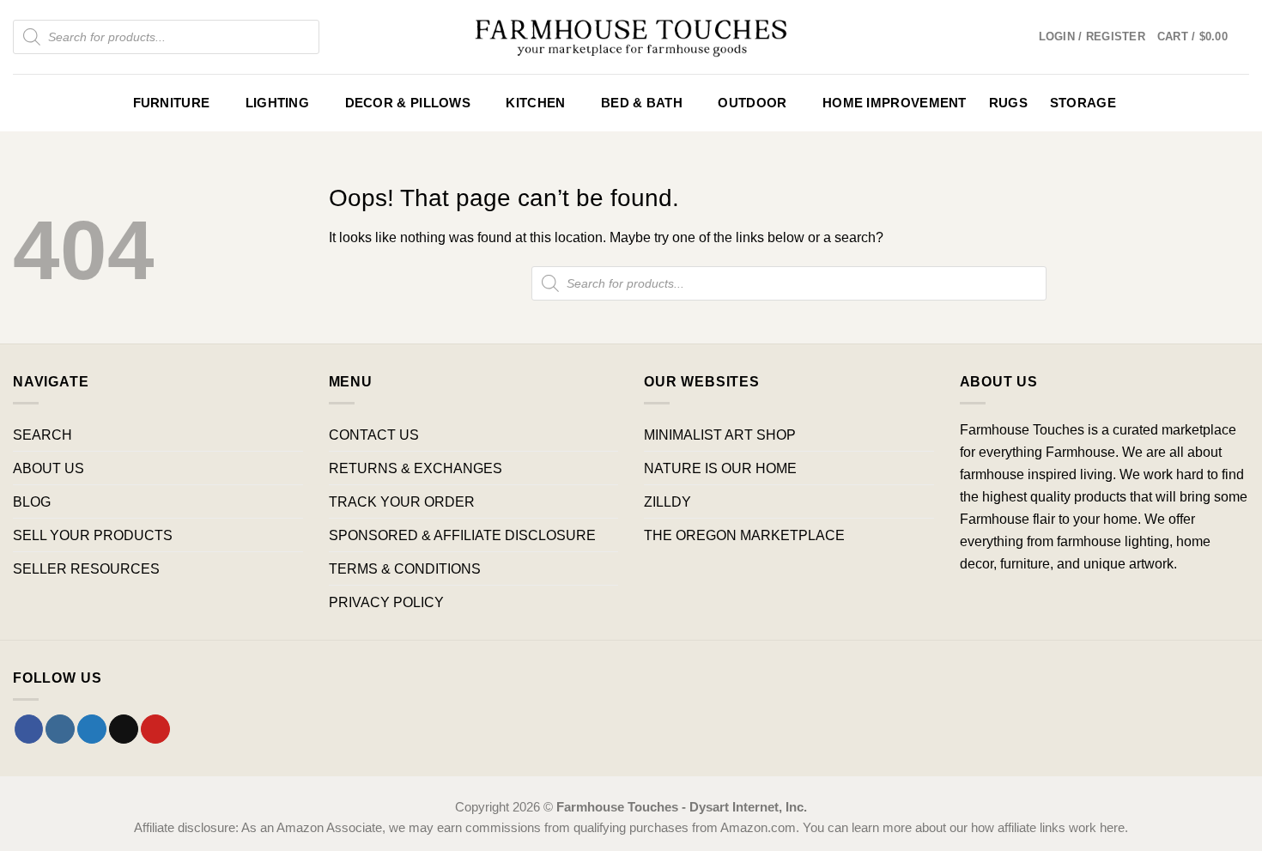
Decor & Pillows (407, 103)
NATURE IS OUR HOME (720, 468)
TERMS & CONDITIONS (405, 568)
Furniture (171, 103)
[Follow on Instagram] (60, 729)
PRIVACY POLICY (386, 602)
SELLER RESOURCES (86, 568)
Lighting (277, 103)
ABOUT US (48, 468)
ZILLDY (667, 501)
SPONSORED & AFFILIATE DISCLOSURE (462, 535)
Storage (1083, 103)
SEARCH (42, 434)
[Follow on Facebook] (29, 729)
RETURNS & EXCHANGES (415, 468)
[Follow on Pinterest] (155, 729)
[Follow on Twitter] (91, 729)
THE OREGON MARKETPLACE (744, 535)
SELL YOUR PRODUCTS (93, 535)
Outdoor (752, 103)
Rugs (1008, 103)
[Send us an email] (123, 729)
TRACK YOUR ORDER (402, 501)
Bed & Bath (642, 103)
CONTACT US (374, 434)
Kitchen (535, 103)
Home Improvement (894, 103)
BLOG (32, 501)
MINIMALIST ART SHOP (720, 434)
